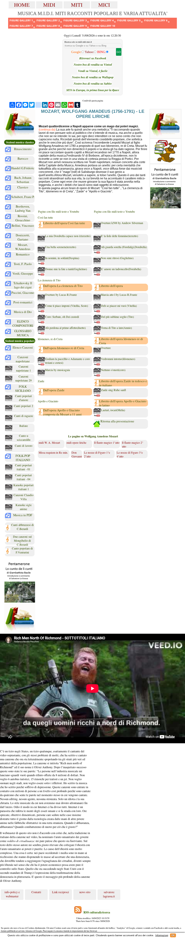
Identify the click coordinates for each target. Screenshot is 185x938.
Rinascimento (23, 149)
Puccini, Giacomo (22, 293)
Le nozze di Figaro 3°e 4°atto (130, 454)
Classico (22, 187)
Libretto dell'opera (111, 286)
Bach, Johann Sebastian (22, 180)
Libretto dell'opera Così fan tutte (64, 223)
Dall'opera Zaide (53, 390)
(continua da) (47, 129)
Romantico (23, 254)
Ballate (23, 426)
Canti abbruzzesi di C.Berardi (22, 527)
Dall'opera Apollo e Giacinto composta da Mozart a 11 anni (62, 412)
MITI (77, 4)
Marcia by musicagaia (57, 370)
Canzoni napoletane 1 (23, 368)
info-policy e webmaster (12, 894)
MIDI (49, 4)
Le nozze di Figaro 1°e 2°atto (97, 454)
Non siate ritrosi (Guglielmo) (117, 258)
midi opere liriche (76, 442)
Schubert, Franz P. (23, 197)
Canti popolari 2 (23, 406)
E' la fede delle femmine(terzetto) (119, 236)
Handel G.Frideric (22, 168)
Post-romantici (22, 302)
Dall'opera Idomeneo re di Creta (63, 348)
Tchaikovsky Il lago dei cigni (22, 285)
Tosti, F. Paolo (23, 264)
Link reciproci (60, 892)
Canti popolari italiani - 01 (23, 467)
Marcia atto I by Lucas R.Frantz (119, 295)
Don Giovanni (77, 454)
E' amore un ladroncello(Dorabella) (121, 269)
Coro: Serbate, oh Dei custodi (62, 317)
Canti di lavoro (23, 446)
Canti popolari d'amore (23, 398)
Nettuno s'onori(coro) (113, 370)
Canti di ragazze (23, 416)
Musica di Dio (23, 312)
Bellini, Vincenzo (23, 225)
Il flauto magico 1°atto (106, 442)
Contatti (36, 892)
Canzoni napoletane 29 (23, 378)
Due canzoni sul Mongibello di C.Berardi (22, 540)
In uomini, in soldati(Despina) (62, 258)
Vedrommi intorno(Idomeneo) (118, 359)
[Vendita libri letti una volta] (19, 124)
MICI (104, 4)
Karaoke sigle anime (24, 507)
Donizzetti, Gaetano (23, 237)
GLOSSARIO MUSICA (22, 333)
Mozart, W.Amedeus (22, 247)
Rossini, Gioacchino (22, 218)
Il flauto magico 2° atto (132, 444)
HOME (22, 4)
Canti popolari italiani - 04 (23, 477)
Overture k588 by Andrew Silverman (122, 223)
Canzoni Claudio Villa (23, 497)
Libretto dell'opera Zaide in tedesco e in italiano (123, 383)
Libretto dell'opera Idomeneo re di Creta (121, 341)
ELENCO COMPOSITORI (22, 323)
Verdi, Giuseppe (22, 273)
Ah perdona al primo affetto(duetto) (65, 328)
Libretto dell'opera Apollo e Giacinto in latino (122, 403)
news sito (84, 892)
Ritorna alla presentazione (117, 421)
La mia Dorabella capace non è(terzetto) (68, 236)
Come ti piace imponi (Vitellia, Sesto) (66, 306)
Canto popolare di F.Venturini (22, 550)
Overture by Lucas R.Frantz (61, 295)
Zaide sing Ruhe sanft (113, 390)
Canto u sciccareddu (23, 438)
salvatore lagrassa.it (109, 894)
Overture (106, 348)
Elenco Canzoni (23, 347)
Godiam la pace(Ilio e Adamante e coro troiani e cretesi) (67, 360)
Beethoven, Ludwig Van (23, 208)
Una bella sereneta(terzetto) (60, 247)
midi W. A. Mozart (49, 442)
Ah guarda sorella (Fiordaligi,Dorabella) (124, 247)
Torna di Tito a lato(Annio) (116, 328)
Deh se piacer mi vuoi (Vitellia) (119, 306)
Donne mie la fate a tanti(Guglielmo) (66, 269)
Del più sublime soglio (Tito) (117, 317)
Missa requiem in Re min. (53, 452)
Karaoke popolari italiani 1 (23, 487)
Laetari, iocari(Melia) (113, 410)
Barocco (23, 158)
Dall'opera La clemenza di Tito (63, 286)
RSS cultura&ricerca (96, 912)
